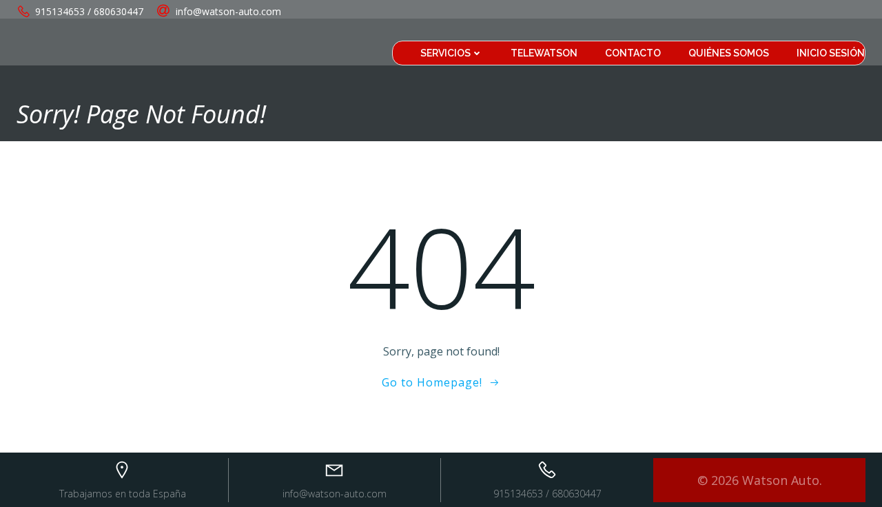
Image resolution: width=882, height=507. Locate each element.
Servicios (445, 53)
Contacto (633, 53)
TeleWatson (544, 53)
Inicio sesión (831, 53)
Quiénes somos (728, 53)
